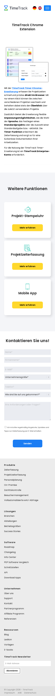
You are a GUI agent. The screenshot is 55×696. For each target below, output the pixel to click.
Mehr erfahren (27, 227)
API (5, 572)
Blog (6, 634)
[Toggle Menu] (47, 8)
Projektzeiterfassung (15, 474)
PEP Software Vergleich (16, 562)
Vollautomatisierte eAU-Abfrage (21, 500)
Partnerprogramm (14, 608)
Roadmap (9, 547)
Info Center (10, 557)
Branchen (9, 515)
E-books (8, 649)
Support (8, 598)
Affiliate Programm (14, 613)
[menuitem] (9, 692)
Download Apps (12, 577)
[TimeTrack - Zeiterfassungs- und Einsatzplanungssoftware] (16, 8)
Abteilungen (10, 521)
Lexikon (8, 639)
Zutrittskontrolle (12, 490)
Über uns (8, 593)
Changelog (10, 552)
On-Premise (10, 485)
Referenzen (10, 618)
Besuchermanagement (16, 495)
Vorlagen (9, 644)
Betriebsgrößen (12, 526)
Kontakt (8, 603)
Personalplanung (13, 479)
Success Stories (12, 531)
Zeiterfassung (11, 469)
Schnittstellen (11, 567)
